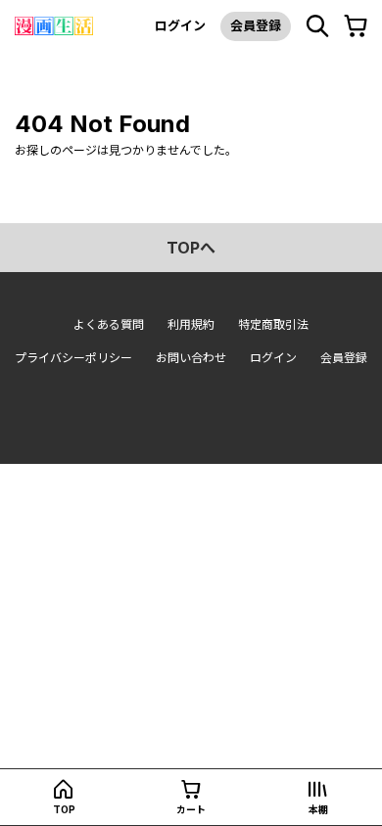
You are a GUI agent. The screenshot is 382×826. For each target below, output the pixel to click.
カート (191, 809)
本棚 (318, 809)
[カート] (355, 26)
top (64, 809)
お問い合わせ (191, 357)
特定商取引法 (273, 324)
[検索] (317, 26)
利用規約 (191, 324)
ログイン (180, 25)
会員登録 (255, 25)
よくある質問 (108, 324)
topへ (191, 247)
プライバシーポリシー (73, 357)
